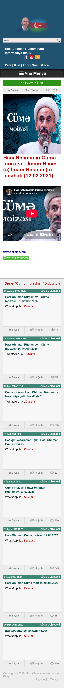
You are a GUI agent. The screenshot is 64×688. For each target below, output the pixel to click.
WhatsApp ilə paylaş (17, 257)
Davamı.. (29, 306)
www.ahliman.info (14, 251)
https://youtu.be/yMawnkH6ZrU (26, 630)
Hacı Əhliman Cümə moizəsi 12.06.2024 (31, 535)
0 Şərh (39, 329)
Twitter (54, 679)
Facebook (41, 679)
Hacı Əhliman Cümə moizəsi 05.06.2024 (31, 583)
